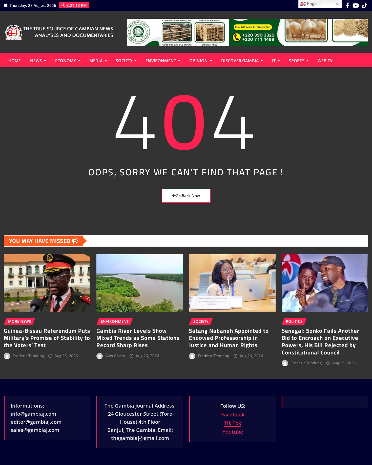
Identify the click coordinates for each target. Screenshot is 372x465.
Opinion (199, 61)
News (36, 61)
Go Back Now (188, 195)
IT (274, 61)
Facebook (232, 414)
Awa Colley (115, 355)
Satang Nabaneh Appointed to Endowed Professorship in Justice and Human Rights (229, 337)
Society (124, 61)
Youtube (232, 431)
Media (96, 61)
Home (14, 61)
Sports (297, 61)
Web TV (325, 61)
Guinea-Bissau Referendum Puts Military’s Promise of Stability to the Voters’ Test (47, 337)
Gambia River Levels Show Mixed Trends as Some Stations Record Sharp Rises (137, 337)
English (313, 4)
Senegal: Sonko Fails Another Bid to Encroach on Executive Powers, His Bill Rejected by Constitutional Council (320, 341)
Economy (66, 61)
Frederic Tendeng (28, 355)
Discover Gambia (240, 61)
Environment (161, 61)
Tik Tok (232, 423)
